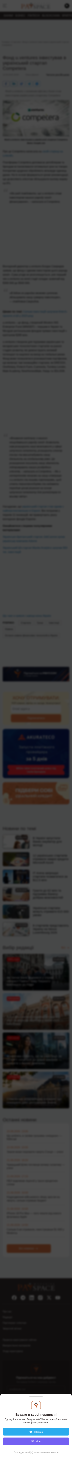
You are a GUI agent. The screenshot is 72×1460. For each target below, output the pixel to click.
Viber (38, 1441)
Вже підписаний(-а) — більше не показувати (36, 1452)
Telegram (39, 1432)
